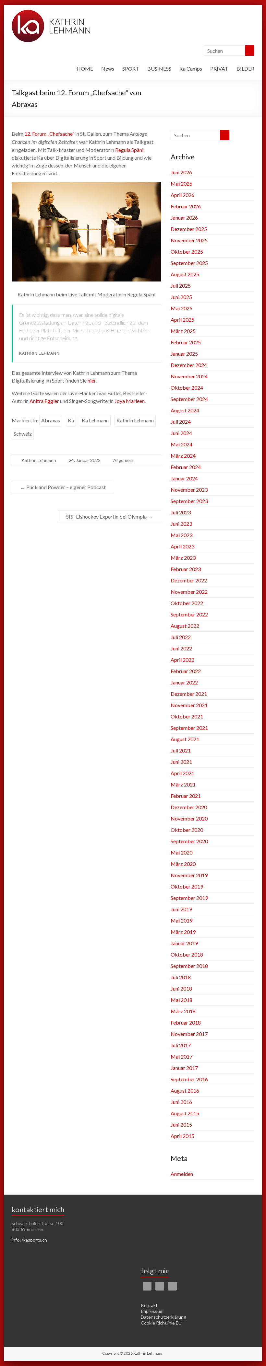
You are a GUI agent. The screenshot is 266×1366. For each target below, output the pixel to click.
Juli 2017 (181, 1045)
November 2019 (189, 875)
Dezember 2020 (189, 807)
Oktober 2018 (187, 954)
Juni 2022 (181, 648)
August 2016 (185, 1090)
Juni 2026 (181, 172)
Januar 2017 (184, 1068)
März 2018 (183, 1011)
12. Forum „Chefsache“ (49, 134)
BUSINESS (159, 68)
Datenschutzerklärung (163, 1317)
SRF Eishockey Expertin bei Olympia (109, 516)
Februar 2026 (186, 206)
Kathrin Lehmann (135, 420)
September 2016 (189, 1079)
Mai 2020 (181, 852)
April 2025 (182, 319)
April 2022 (182, 660)
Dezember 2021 (189, 694)
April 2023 (182, 546)
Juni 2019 (181, 909)
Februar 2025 (186, 342)
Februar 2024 (186, 467)
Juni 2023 (181, 524)
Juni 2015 (181, 1124)
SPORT (130, 68)
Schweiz (23, 433)
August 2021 (185, 739)
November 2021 (189, 705)
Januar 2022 (184, 682)
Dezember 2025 (189, 229)
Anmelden (182, 1174)
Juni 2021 (181, 762)
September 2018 (189, 966)
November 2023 (189, 490)
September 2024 (189, 399)
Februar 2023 (186, 569)
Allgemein (123, 460)
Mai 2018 (181, 1000)
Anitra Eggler (44, 401)
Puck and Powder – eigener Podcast (63, 487)
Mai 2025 (181, 308)
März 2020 (183, 864)
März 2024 (183, 456)
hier (92, 380)
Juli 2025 (181, 285)
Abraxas (50, 420)
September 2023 (189, 501)
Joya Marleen (130, 401)
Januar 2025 (184, 353)
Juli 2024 (181, 422)
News (107, 68)
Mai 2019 (181, 920)
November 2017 (189, 1034)
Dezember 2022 (189, 580)
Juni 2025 (181, 297)
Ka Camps (190, 68)
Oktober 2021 (187, 716)
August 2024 (185, 410)
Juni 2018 (181, 988)
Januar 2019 (184, 943)
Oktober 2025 (187, 251)
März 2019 (183, 932)
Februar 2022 (186, 671)
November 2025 (189, 240)
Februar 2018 (186, 1022)
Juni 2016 (181, 1102)
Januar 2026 (184, 217)
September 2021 (189, 728)
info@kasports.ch (29, 1240)
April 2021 (182, 773)
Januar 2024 (184, 478)
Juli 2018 (181, 977)
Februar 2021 (186, 796)
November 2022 (189, 592)
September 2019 (189, 898)
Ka (71, 420)
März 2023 (183, 558)
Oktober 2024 (187, 388)
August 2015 (185, 1113)
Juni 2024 (181, 433)
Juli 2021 (181, 750)
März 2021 (183, 784)
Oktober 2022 (187, 603)
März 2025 (183, 331)
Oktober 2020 (187, 830)
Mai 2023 (181, 535)
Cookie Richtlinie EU (161, 1323)
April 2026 (182, 195)
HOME (85, 68)
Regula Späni (129, 150)
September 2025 (189, 263)
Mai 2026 (181, 183)
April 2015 (182, 1136)
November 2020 (189, 818)
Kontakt (149, 1305)
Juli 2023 (181, 512)
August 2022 (185, 626)
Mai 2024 (181, 444)
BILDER (245, 68)
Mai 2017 (181, 1056)
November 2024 (189, 376)
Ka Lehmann (95, 420)
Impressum (152, 1311)
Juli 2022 (181, 637)
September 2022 (189, 614)
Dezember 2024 (189, 365)
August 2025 (185, 274)
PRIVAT (219, 68)
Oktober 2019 (187, 886)
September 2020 (189, 841)
